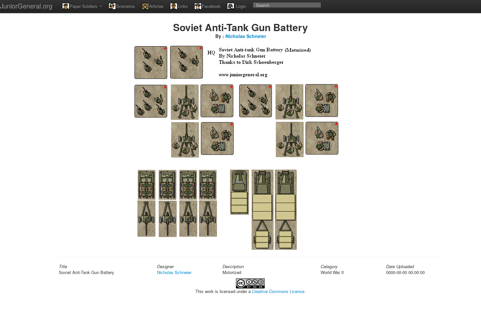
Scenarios (125, 6)
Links (183, 6)
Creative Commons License (278, 291)
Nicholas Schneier (245, 36)
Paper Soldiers (84, 6)
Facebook (211, 6)
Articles (156, 6)
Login (240, 6)
